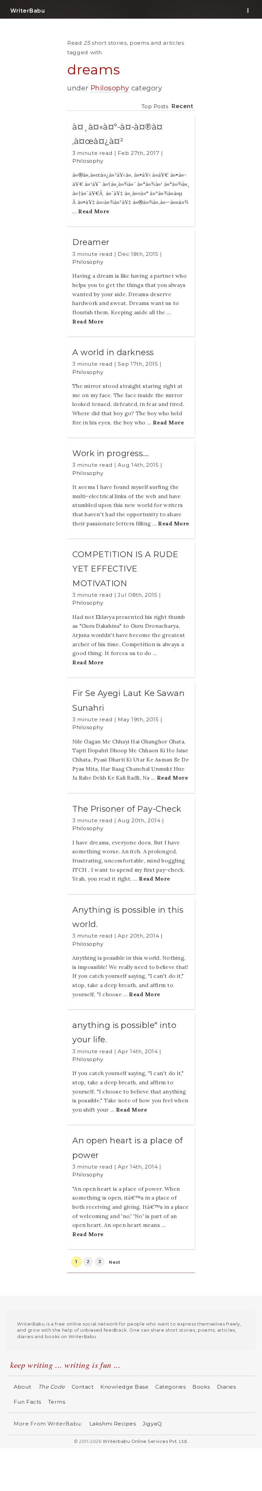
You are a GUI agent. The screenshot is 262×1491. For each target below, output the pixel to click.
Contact (83, 1387)
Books (201, 1387)
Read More (94, 211)
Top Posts (155, 106)
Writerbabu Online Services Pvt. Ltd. (145, 1441)
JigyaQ (152, 1423)
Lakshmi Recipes (112, 1423)
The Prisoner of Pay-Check (126, 809)
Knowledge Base (124, 1387)
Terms (57, 1402)
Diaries (226, 1387)
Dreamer (91, 242)
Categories (170, 1387)
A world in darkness (113, 352)
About (22, 1387)
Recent (182, 106)
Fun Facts (27, 1402)
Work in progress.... (110, 453)
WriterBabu (27, 11)
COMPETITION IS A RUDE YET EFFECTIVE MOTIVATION (125, 568)
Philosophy (109, 88)
